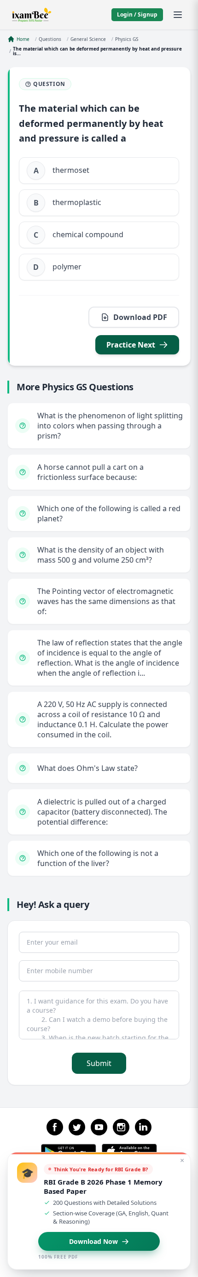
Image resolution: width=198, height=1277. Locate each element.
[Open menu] (178, 15)
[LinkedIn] (143, 1127)
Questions (50, 39)
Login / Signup (137, 14)
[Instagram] (121, 1127)
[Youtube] (99, 1127)
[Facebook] (55, 1127)
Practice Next (130, 345)
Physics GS (126, 39)
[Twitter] (77, 1127)
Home (23, 39)
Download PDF (140, 317)
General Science (88, 39)
